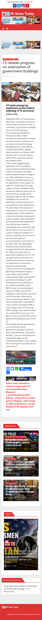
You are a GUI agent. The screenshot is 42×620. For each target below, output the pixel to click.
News (16, 59)
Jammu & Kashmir (8, 59)
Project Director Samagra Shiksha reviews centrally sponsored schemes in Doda (20, 465)
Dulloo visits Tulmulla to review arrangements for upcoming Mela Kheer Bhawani (18, 388)
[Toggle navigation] (7, 28)
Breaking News (10, 437)
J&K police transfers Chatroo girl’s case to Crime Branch (17, 442)
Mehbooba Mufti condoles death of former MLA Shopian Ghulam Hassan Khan (20, 490)
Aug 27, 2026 (12, 566)
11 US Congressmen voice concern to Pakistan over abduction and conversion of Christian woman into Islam (20, 556)
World (8, 548)
